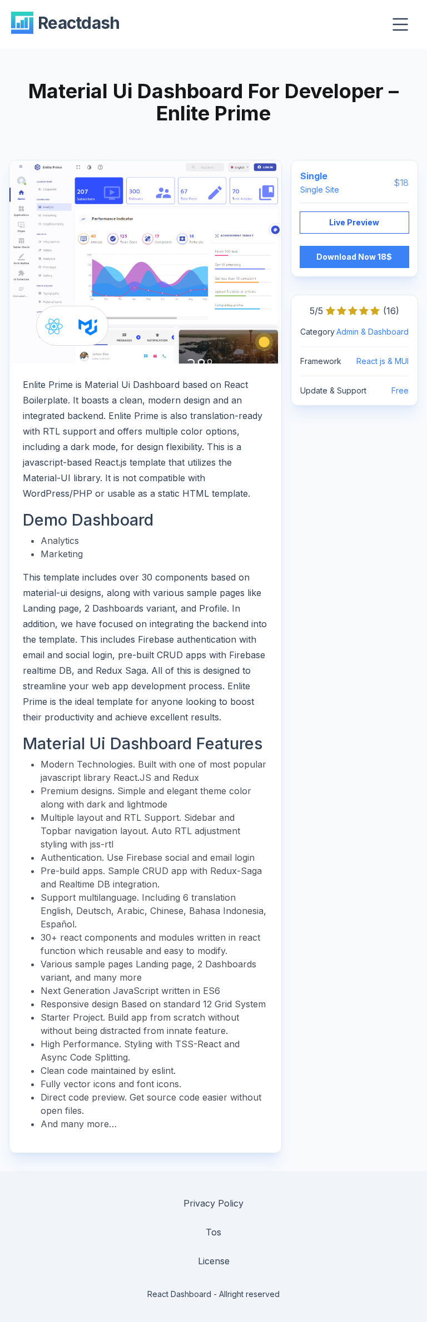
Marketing (62, 553)
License (214, 1261)
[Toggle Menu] (400, 24)
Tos (213, 1232)
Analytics (60, 540)
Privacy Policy (213, 1203)
